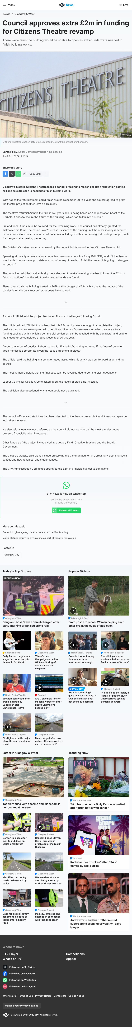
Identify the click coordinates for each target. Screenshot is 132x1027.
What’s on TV (12, 958)
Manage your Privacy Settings (21, 1005)
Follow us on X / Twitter (22, 967)
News (6, 13)
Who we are (9, 995)
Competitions (75, 954)
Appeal (71, 958)
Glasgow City (12, 554)
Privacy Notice (43, 995)
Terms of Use (25, 995)
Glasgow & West (25, 13)
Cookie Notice (76, 995)
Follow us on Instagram (22, 986)
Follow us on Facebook (22, 973)
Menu (11, 4)
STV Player (10, 954)
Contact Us (60, 995)
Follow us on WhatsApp (22, 980)
